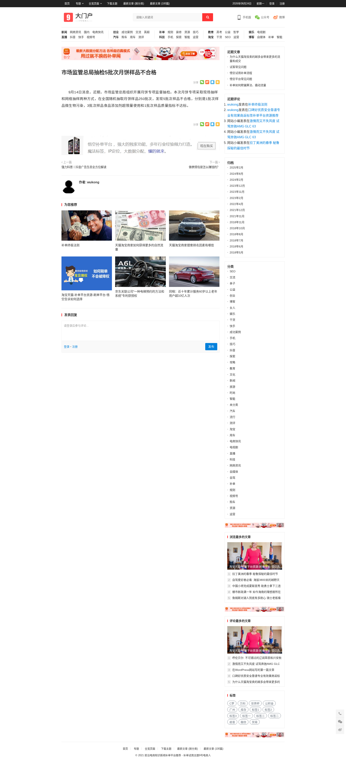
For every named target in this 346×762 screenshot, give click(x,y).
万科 (242, 703)
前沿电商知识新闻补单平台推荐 (163, 755)
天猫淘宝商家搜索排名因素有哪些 (191, 245)
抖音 (72, 37)
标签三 (260, 716)
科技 (162, 37)
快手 (81, 37)
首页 (67, 3)
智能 (187, 37)
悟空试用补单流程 (241, 73)
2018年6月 (236, 246)
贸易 (254, 722)
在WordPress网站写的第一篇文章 (253, 669)
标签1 (255, 709)
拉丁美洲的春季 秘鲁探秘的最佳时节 (255, 573)
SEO (228, 37)
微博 (282, 17)
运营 (195, 37)
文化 (232, 374)
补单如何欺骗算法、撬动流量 (248, 85)
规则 (170, 32)
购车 (124, 37)
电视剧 (261, 32)
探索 (179, 37)
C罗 (231, 703)
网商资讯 (75, 32)
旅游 (232, 386)
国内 (87, 32)
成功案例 (127, 32)
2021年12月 (237, 210)
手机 (170, 37)
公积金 (269, 703)
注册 (282, 3)
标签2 (268, 709)
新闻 (64, 32)
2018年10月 (237, 228)
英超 (147, 32)
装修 (179, 32)
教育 (211, 32)
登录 (272, 3)
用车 (133, 37)
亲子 (232, 283)
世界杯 (255, 703)
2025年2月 (236, 167)
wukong (93, 182)
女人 (232, 307)
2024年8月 (236, 173)
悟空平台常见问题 (241, 79)
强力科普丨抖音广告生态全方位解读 (83, 167)
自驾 (232, 477)
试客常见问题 (238, 67)
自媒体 (261, 37)
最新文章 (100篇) (160, 3)
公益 (227, 32)
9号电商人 (205, 755)
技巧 (195, 32)
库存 (243, 709)
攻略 (232, 362)
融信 (243, 722)
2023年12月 (237, 185)
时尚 (232, 392)
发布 (211, 346)
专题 (78, 3)
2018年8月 (236, 234)
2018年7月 (236, 240)
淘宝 (211, 37)
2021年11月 (237, 216)
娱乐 (251, 32)
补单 (162, 32)
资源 (187, 32)
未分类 (234, 404)
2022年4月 (236, 204)
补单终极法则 (70, 245)
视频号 (91, 37)
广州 (232, 709)
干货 (219, 37)
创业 (116, 32)
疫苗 (232, 722)
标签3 (233, 716)
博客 (251, 37)
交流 (138, 32)
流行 (232, 417)
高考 (219, 32)
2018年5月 (236, 252)
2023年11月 (237, 191)
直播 (64, 37)
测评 (141, 37)
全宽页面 (94, 3)
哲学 (236, 32)
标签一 (246, 716)
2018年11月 (237, 222)
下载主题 (112, 3)
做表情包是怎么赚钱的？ (204, 167)
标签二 (274, 716)
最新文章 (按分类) (133, 3)
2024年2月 (236, 179)
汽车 (116, 37)
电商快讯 (98, 32)
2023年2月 (236, 198)
